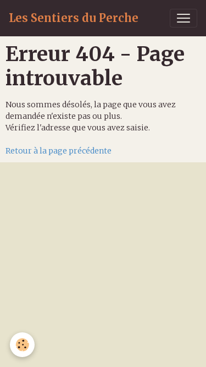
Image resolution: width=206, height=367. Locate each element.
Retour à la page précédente (58, 151)
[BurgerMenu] (183, 18)
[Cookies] (22, 344)
